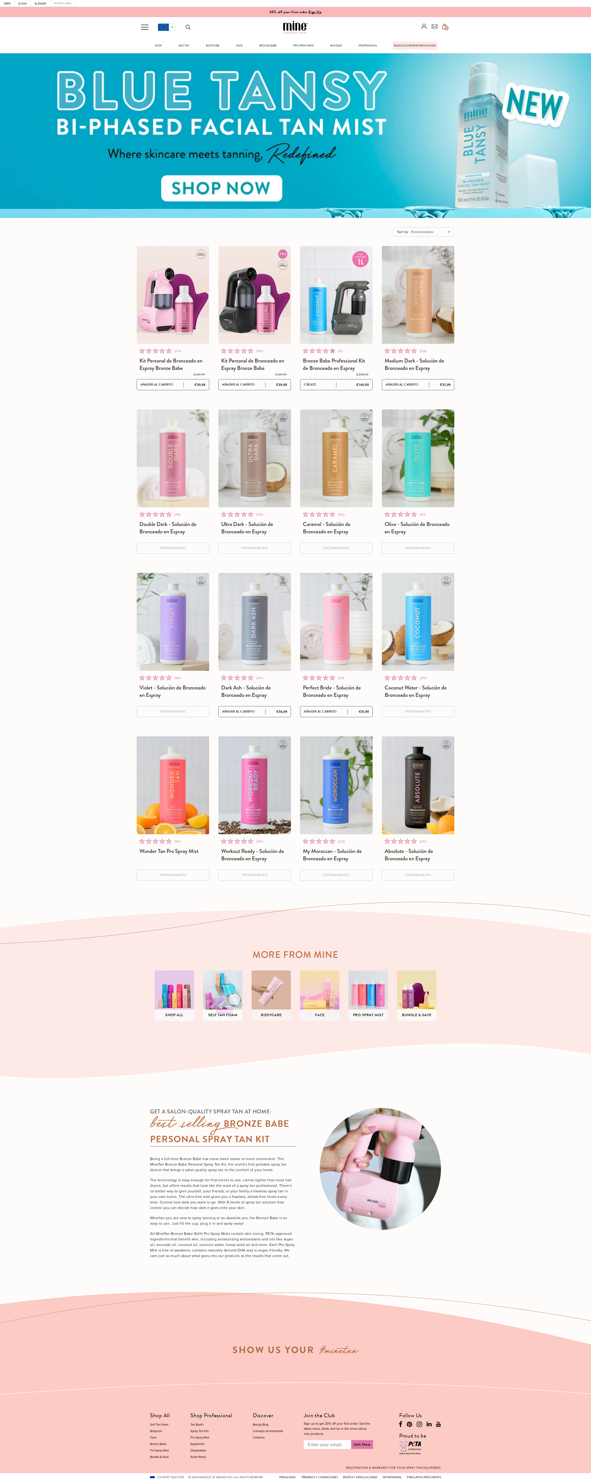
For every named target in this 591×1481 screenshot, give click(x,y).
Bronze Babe (268, 46)
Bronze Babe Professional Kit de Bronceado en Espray (334, 364)
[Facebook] (400, 1425)
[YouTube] (438, 1425)
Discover (263, 1415)
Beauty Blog (260, 1424)
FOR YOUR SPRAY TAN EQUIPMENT (393, 1468)
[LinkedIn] (429, 1425)
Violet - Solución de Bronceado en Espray (172, 691)
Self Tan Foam (159, 1424)
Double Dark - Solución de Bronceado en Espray (167, 527)
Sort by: (403, 232)
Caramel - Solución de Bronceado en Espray (326, 527)
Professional (368, 46)
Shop (158, 46)
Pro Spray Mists (303, 46)
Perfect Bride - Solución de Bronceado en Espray (332, 691)
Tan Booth (196, 1424)
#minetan (339, 1352)
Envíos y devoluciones (360, 1477)
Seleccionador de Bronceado (415, 46)
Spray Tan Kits (199, 1431)
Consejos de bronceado (268, 1431)
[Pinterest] (409, 1425)
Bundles (336, 46)
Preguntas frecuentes (424, 1477)
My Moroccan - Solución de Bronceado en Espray (332, 854)
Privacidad (287, 1477)
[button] (166, 27)
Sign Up (314, 12)
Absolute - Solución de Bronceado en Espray (409, 854)
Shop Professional (211, 1415)
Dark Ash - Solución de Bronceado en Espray (246, 691)
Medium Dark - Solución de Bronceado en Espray (414, 364)
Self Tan (183, 46)
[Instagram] (419, 1425)
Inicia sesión (424, 26)
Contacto (259, 1437)
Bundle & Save (159, 1457)
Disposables (198, 1450)
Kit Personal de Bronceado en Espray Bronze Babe (170, 364)
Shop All (160, 1415)
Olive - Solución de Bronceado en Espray (417, 527)
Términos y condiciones (319, 1477)
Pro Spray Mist (159, 1450)
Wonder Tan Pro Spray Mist (169, 851)
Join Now (362, 1444)
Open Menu (144, 27)
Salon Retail (198, 1457)
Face (239, 46)
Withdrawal (392, 1477)
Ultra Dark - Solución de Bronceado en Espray (247, 527)
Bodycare (213, 46)
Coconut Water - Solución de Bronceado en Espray (416, 691)
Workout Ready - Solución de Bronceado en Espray (252, 854)
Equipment (197, 1444)
